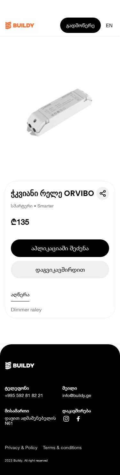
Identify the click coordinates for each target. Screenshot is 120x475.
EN (109, 25)
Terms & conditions (62, 447)
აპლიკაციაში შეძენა (60, 248)
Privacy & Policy (21, 447)
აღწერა (20, 294)
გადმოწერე (80, 25)
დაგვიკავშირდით (60, 269)
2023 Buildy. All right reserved (26, 460)
